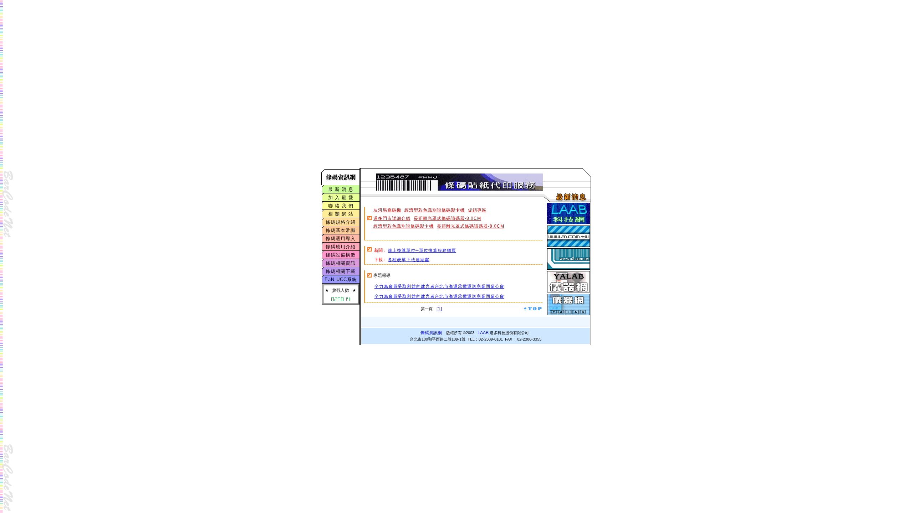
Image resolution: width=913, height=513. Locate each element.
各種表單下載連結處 (408, 259)
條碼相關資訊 (341, 263)
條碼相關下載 (341, 271)
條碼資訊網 (431, 332)
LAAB (483, 332)
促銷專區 (477, 210)
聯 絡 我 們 (340, 205)
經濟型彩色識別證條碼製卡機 (434, 210)
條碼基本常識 (341, 230)
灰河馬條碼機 (387, 210)
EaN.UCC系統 (341, 279)
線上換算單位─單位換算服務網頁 (422, 250)
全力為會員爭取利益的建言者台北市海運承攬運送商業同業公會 (439, 286)
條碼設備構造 (341, 255)
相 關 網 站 (340, 214)
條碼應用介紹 (341, 246)
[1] (439, 308)
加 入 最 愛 (340, 197)
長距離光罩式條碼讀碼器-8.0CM (447, 218)
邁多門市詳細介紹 (391, 218)
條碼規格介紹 (341, 222)
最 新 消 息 (340, 189)
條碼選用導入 (341, 238)
